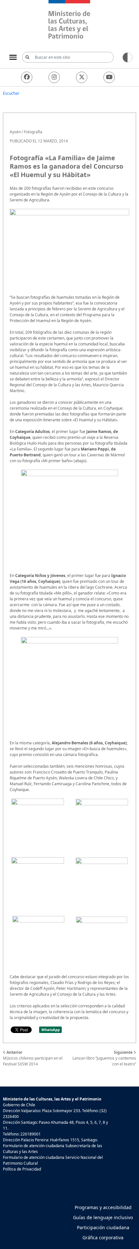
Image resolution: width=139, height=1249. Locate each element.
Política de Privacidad (22, 1169)
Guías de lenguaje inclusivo (103, 1217)
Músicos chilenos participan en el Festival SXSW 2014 (32, 1058)
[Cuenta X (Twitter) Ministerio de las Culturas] (81, 77)
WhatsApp (50, 1029)
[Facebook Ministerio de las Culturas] (26, 77)
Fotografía (33, 132)
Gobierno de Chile (19, 1105)
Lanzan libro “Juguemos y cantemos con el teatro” (104, 1058)
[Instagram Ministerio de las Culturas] (54, 77)
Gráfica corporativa (102, 1237)
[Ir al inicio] (69, 20)
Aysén (15, 132)
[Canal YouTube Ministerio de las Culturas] (109, 77)
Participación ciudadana (103, 1227)
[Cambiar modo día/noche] (128, 57)
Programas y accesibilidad (103, 1207)
